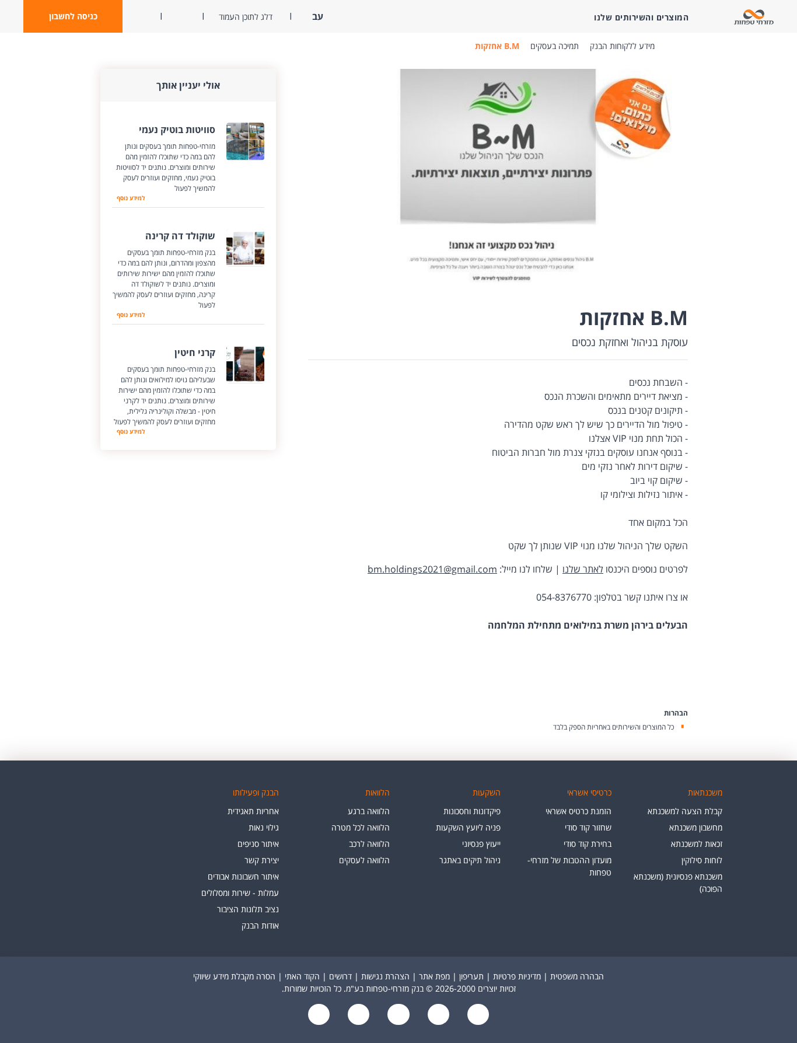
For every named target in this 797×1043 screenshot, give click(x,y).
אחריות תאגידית (253, 811)
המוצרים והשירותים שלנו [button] (641, 17)
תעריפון (471, 976)
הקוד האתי (302, 976)
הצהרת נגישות (385, 976)
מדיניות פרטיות (517, 976)
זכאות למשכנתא (696, 843)
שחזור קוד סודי (588, 827)
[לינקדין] (357, 1015)
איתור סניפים (258, 843)
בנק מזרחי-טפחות (672, 46)
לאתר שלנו (582, 569)
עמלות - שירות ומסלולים (240, 892)
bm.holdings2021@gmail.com (432, 569)
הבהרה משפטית (577, 976)
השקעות (487, 792)
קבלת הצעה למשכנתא (685, 811)
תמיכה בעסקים (554, 45)
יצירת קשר (261, 860)
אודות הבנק (260, 925)
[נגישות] (397, 1015)
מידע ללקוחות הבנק (622, 45)
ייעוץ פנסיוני (481, 843)
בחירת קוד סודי (587, 843)
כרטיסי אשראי (589, 792)
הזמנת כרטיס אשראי (578, 811)
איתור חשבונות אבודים (243, 876)
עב (316, 16)
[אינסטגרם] (319, 1015)
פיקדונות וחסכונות (472, 811)
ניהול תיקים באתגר (470, 860)
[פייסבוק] (477, 1015)
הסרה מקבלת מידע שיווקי (234, 976)
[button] (73, 16)
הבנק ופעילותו (256, 792)
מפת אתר (434, 976)
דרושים (340, 976)
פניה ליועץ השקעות (468, 827)
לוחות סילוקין (701, 860)
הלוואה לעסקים (364, 860)
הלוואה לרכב (369, 843)
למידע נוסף (128, 198)
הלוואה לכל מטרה (360, 827)
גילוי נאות (264, 827)
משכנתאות (705, 792)
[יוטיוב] (437, 1015)
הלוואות (377, 792)
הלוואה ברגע (369, 811)
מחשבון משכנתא (695, 827)
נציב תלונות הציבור (248, 909)
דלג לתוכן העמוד (245, 16)
